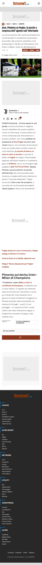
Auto (3, 460)
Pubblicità (5, 535)
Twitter (25, 552)
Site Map (5, 539)
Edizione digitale (7, 492)
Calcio (8, 24)
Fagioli (12, 157)
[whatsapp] (8, 119)
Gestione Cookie (7, 519)
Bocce (4, 446)
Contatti (4, 507)
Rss (3, 485)
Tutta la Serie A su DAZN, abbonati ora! (18, 258)
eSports (4, 449)
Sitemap (4, 496)
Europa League (6, 419)
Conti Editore (6, 474)
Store (3, 494)
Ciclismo (4, 439)
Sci (3, 435)
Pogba (37, 50)
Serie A (15, 24)
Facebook (11, 552)
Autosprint (5, 462)
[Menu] (3, 3)
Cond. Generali (6, 524)
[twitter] (12, 119)
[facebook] (4, 119)
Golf (3, 444)
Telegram (31, 552)
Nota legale (5, 514)
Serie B (4, 414)
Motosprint (5, 467)
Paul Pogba (18, 142)
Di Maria (12, 164)
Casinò (4, 544)
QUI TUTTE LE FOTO (19, 167)
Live (3, 410)
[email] (16, 119)
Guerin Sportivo (7, 469)
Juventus (21, 24)
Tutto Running (6, 442)
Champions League (8, 417)
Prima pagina (6, 489)
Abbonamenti (6, 487)
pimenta (32, 50)
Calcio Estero (6, 421)
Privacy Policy (6, 521)
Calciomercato (6, 424)
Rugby (4, 437)
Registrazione (6, 537)
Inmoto (4, 464)
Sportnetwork (6, 471)
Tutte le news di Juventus (23, 322)
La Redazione (6, 510)
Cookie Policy (6, 517)
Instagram (18, 552)
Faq (3, 512)
